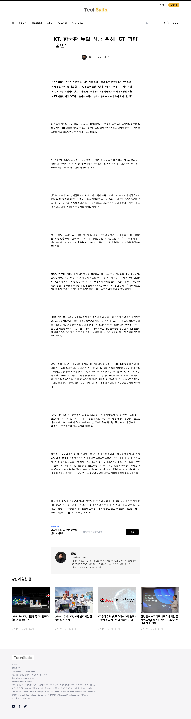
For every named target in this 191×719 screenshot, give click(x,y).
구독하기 (174, 5)
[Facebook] (19, 706)
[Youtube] (13, 706)
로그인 (162, 5)
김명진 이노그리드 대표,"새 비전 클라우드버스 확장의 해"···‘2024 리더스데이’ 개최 (160, 619)
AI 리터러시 (37, 23)
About (176, 23)
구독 (132, 532)
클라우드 (23, 23)
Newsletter (77, 23)
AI (13, 23)
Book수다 (62, 23)
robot (50, 23)
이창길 (90, 57)
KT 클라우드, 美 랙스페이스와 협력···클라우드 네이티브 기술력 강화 (117, 618)
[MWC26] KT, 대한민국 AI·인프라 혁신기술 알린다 (30, 618)
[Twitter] (25, 706)
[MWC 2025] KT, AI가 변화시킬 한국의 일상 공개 (73, 618)
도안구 (16, 629)
